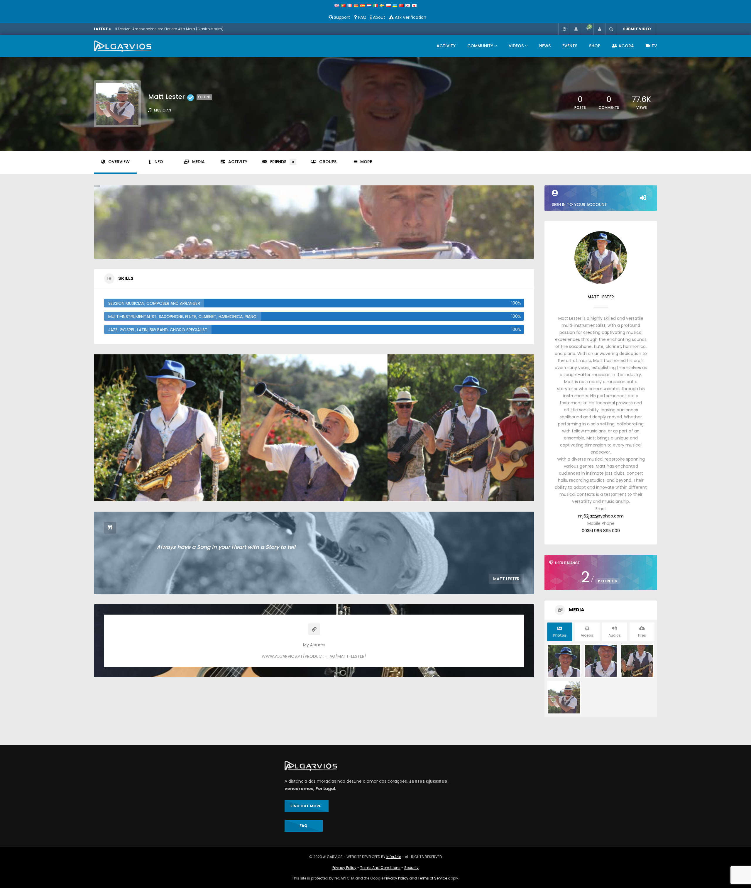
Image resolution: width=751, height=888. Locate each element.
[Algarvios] (122, 46)
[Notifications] (576, 29)
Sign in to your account (579, 204)
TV (653, 46)
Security (411, 867)
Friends (282, 162)
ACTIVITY (446, 46)
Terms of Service (432, 878)
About (378, 17)
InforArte (393, 856)
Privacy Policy (344, 867)
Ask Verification (410, 17)
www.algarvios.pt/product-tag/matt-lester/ (314, 656)
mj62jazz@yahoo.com (601, 516)
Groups (327, 162)
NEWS (545, 46)
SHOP (594, 46)
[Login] (599, 29)
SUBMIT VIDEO (637, 28)
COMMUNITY (480, 46)
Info (158, 162)
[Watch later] (564, 29)
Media (198, 162)
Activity (237, 162)
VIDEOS (516, 46)
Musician (162, 110)
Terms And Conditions (380, 867)
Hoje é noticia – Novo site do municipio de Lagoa (159, 28)
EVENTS (569, 46)
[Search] (611, 29)
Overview (119, 162)
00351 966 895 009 (601, 531)
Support (341, 17)
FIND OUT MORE (306, 806)
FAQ (361, 17)
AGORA (625, 46)
